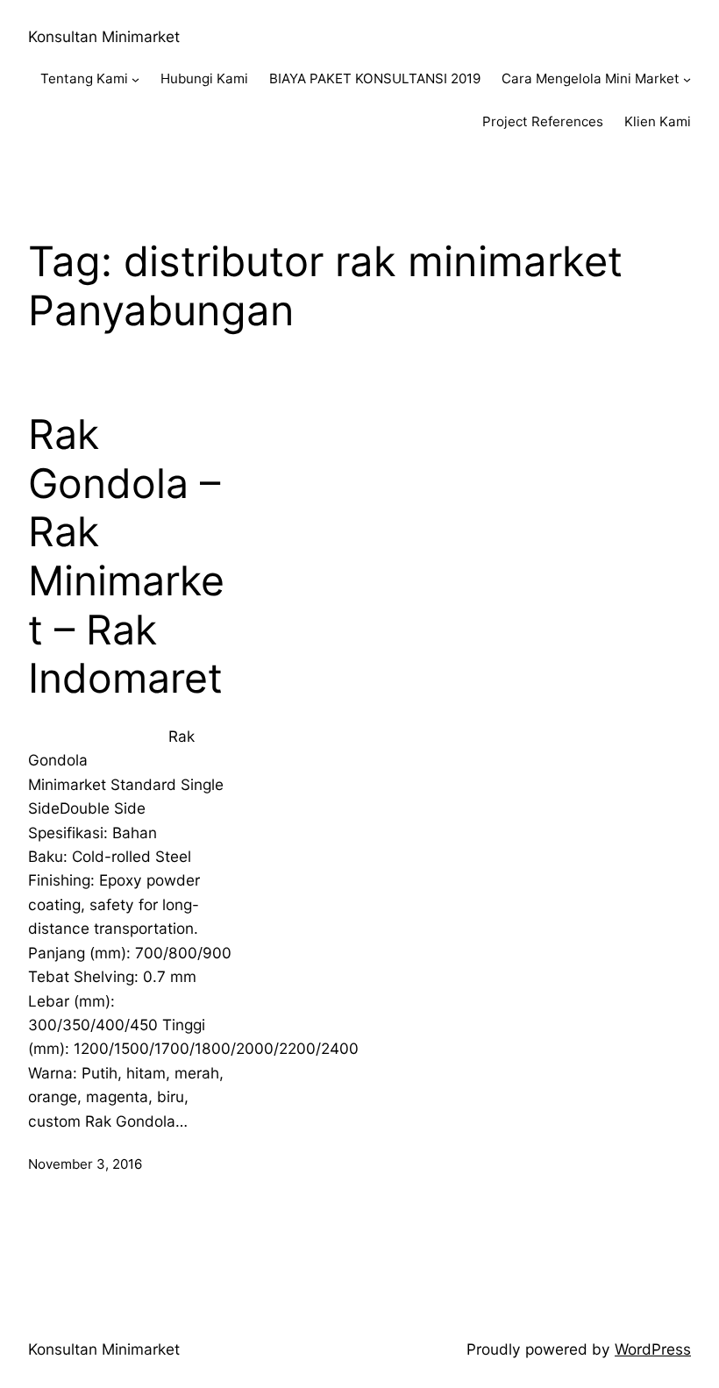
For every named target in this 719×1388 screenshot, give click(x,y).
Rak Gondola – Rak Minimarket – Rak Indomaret (126, 556)
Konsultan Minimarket (104, 36)
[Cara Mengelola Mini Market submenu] (687, 79)
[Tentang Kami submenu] (135, 79)
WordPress (653, 1349)
